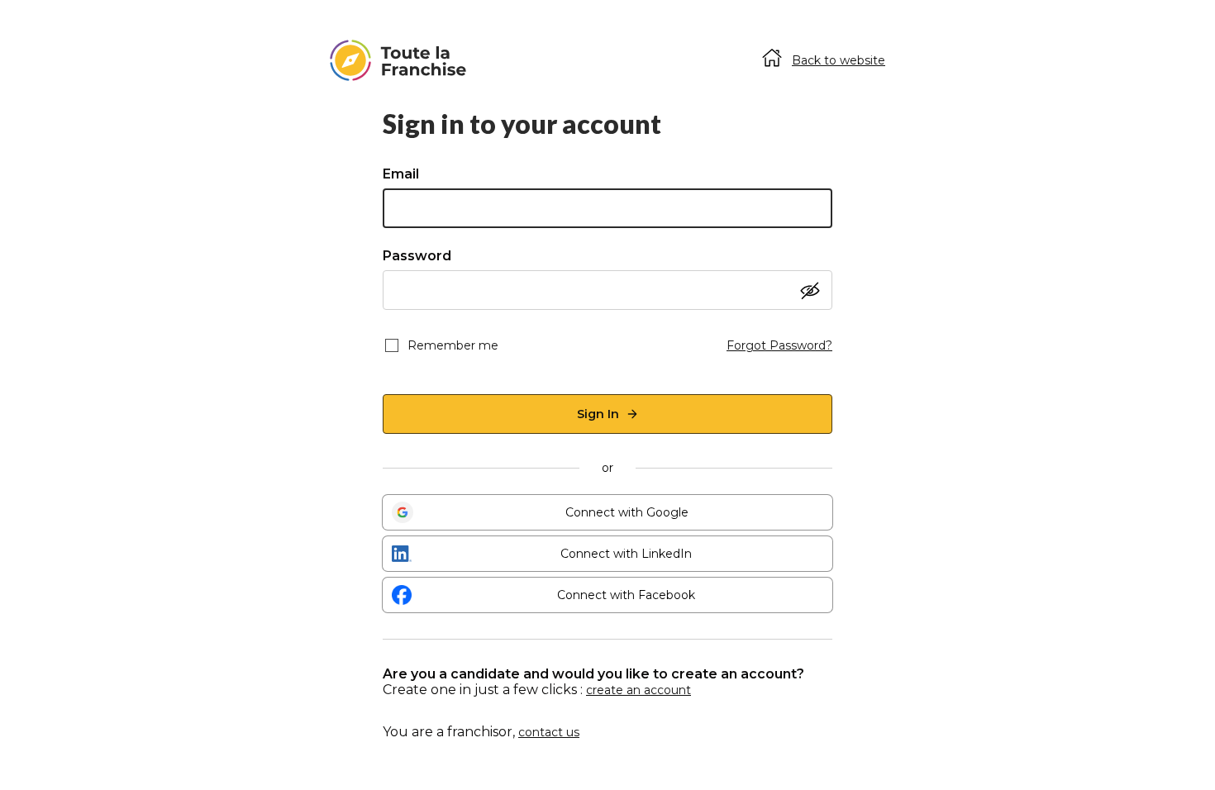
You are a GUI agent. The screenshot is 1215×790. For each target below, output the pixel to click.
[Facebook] (401, 595)
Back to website (838, 60)
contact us (548, 732)
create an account (638, 690)
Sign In (598, 414)
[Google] (402, 512)
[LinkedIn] (401, 553)
